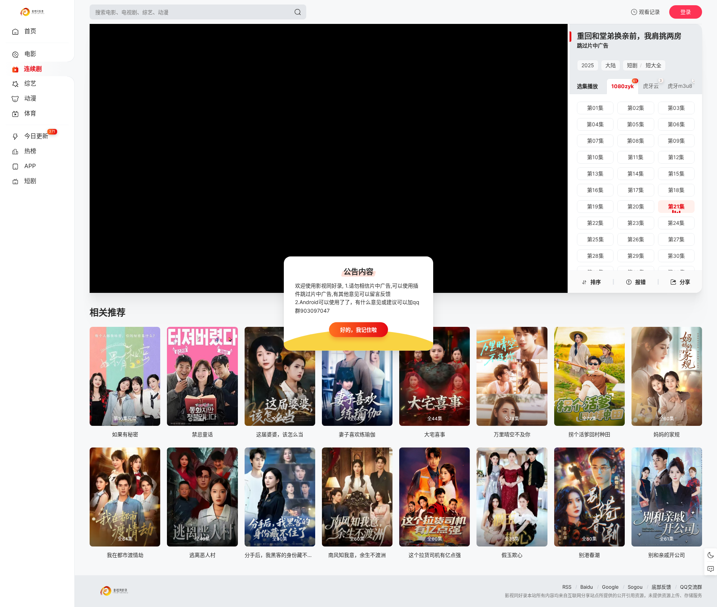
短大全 (653, 65)
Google (610, 587)
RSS (566, 587)
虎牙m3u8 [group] (682, 83)
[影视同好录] (32, 11)
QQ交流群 (691, 587)
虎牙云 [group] (652, 83)
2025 (587, 65)
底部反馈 (661, 587)
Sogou (635, 587)
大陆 (610, 65)
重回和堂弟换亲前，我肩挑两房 (629, 36)
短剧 (632, 65)
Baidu (586, 587)
